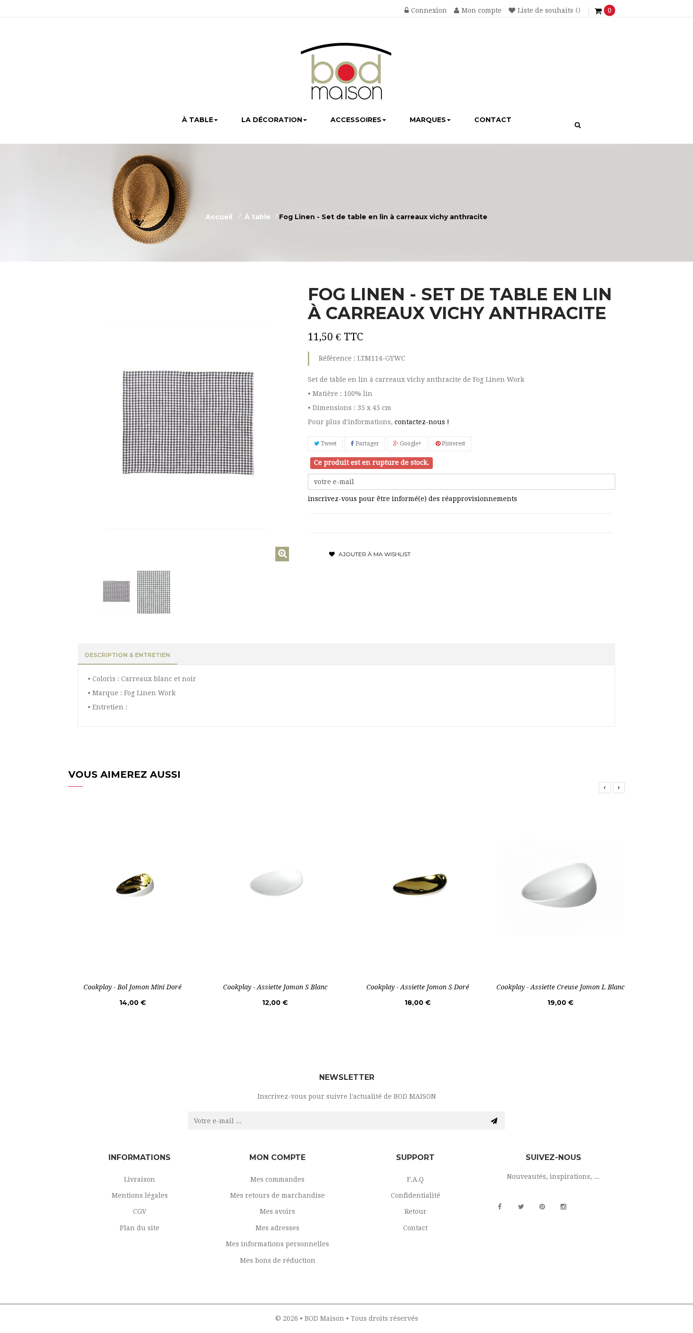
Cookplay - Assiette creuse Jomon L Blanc (560, 987)
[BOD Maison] (346, 58)
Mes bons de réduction (277, 1260)
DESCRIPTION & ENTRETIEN (127, 654)
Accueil (219, 217)
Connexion (429, 10)
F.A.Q (415, 1179)
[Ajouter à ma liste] (182, 962)
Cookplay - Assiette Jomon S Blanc (275, 987)
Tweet (328, 443)
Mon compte (482, 10)
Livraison (139, 1179)
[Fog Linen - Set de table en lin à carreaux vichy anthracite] (116, 592)
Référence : (337, 358)
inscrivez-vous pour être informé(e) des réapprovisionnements (412, 498)
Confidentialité (415, 1195)
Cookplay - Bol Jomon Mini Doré (132, 987)
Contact (415, 1228)
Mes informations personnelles (277, 1244)
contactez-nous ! (422, 422)
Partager (366, 443)
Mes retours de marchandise (277, 1195)
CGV (139, 1211)
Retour (415, 1211)
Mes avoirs (277, 1211)
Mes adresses (277, 1228)
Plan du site (139, 1228)
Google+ (409, 443)
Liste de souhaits (545, 10)
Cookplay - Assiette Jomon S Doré (417, 987)
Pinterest (452, 443)
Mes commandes (277, 1179)
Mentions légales (140, 1195)
